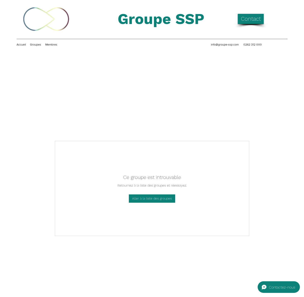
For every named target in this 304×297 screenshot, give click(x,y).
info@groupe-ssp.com (225, 44)
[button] (251, 19)
